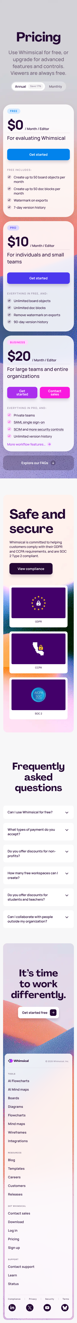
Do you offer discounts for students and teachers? (28, 897)
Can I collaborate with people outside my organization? (30, 918)
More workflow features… (26, 444)
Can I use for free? (30, 812)
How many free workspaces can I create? (33, 875)
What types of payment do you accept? (31, 831)
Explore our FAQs (34, 463)
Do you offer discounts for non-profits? (32, 853)
